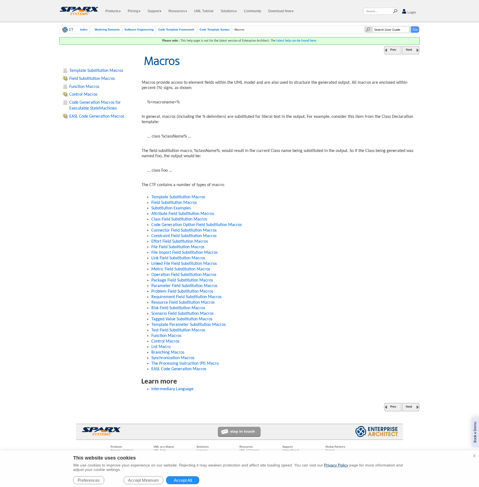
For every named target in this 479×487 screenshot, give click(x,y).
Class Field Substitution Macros (179, 219)
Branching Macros (167, 352)
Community (252, 11)
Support (153, 11)
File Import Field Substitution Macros (184, 252)
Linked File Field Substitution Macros (184, 264)
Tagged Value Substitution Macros (181, 319)
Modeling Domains (107, 29)
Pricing (133, 11)
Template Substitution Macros (178, 197)
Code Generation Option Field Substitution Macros (196, 225)
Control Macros (165, 341)
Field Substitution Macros (174, 203)
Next (409, 50)
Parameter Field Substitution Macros (184, 286)
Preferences (89, 480)
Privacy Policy (336, 465)
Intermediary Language (172, 389)
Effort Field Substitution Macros (179, 241)
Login (411, 12)
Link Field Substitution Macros (178, 258)
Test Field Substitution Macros (178, 330)
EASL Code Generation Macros (178, 369)
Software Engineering (139, 29)
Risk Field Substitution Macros (178, 308)
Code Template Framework (176, 29)
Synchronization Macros (172, 358)
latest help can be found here (296, 40)
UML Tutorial (203, 11)
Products (112, 11)
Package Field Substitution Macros (182, 280)
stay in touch (242, 431)
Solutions (228, 11)
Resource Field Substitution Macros (183, 302)
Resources (177, 11)
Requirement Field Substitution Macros (186, 297)
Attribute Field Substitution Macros (182, 214)
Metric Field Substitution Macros (180, 269)
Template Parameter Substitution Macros (188, 325)
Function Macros (166, 336)
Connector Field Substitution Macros (183, 230)
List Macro (160, 347)
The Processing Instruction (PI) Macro (185, 363)
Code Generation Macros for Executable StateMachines (95, 105)
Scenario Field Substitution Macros (182, 313)
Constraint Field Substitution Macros (183, 236)
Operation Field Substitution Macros (183, 275)
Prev (393, 50)
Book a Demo (475, 432)
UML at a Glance (164, 446)
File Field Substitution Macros (177, 247)
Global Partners (335, 446)
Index (84, 29)
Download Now (280, 11)
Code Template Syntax (215, 29)
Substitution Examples (171, 208)
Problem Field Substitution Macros (182, 291)
